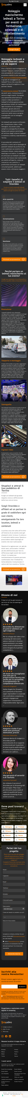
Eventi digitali (18, 1069)
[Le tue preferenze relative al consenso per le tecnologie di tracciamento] (2, 1095)
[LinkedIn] (10, 1036)
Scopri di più (14, 49)
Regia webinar (5, 1085)
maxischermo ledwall (10, 91)
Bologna (8, 827)
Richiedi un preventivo (11, 259)
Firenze (21, 827)
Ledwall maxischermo (6, 1079)
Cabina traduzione (19, 1079)
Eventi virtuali (18, 1071)
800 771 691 (15, 1)
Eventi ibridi (4, 1071)
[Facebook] (6, 1036)
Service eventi (5, 1077)
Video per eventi (18, 1077)
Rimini (8, 835)
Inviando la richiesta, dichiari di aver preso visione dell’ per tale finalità (14, 936)
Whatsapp (5, 1031)
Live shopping (4, 1073)
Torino (7, 840)
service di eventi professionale (15, 77)
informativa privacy (19, 936)
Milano (8, 831)
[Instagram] (2, 1036)
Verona (21, 840)
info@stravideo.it (7, 1027)
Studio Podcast (18, 1081)
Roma (20, 835)
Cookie (14, 1095)
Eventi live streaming (6, 1069)
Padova (21, 831)
